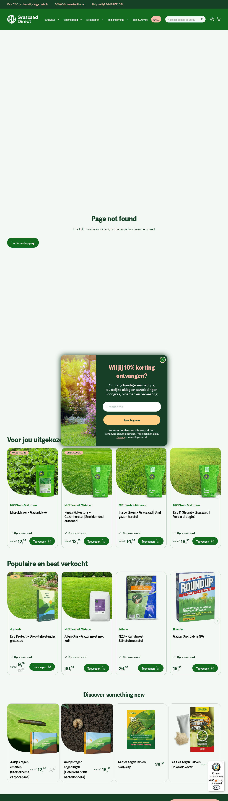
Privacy (120, 437)
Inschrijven (132, 420)
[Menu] (222, 763)
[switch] (216, 787)
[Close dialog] (162, 360)
